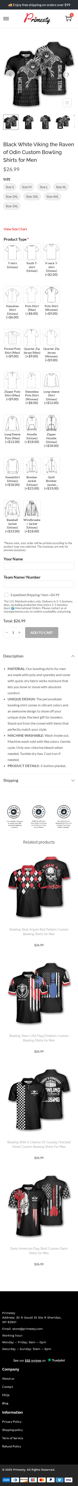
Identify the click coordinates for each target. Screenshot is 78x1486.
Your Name (13, 559)
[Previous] (10, 74)
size (6, 179)
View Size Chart (15, 229)
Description (13, 656)
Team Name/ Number (22, 577)
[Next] (68, 74)
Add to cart (41, 632)
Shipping (10, 780)
